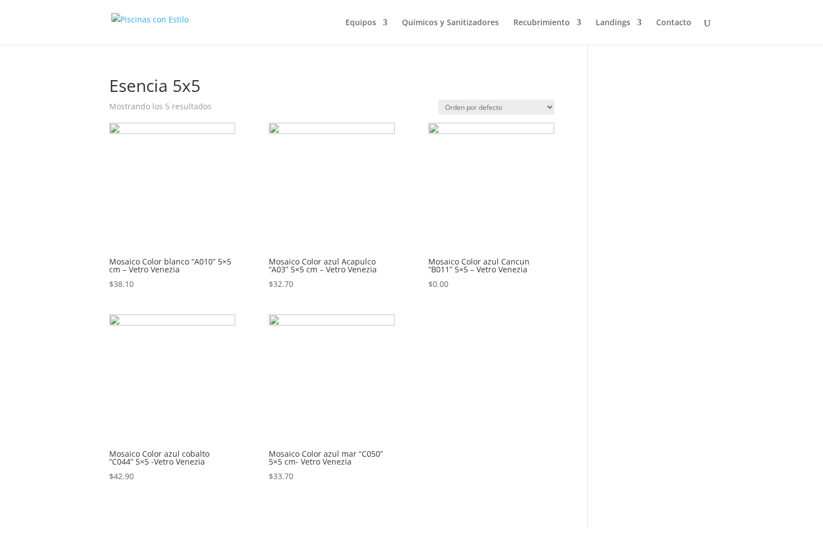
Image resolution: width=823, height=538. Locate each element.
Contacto (673, 22)
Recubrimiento (541, 22)
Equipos (360, 22)
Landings (613, 22)
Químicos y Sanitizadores (450, 22)
